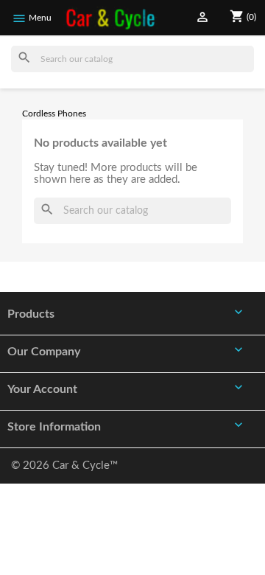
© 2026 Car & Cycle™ (64, 465)
